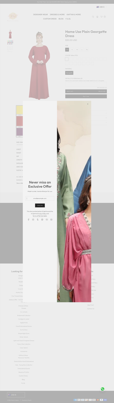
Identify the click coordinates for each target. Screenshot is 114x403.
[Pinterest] (42, 219)
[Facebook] (28, 219)
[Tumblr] (38, 219)
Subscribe (40, 205)
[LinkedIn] (51, 219)
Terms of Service (38, 216)
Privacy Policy (41, 213)
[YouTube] (47, 219)
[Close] (88, 104)
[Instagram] (33, 219)
